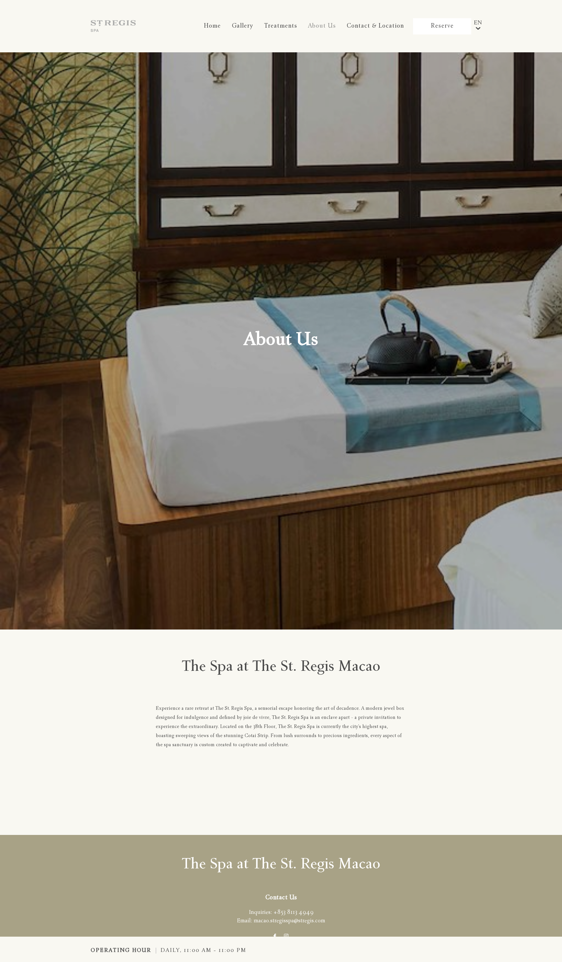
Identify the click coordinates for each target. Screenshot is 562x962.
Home (212, 26)
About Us (322, 26)
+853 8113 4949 (294, 913)
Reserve (442, 26)
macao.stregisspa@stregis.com (289, 921)
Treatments (280, 26)
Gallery (242, 26)
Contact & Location (375, 26)
